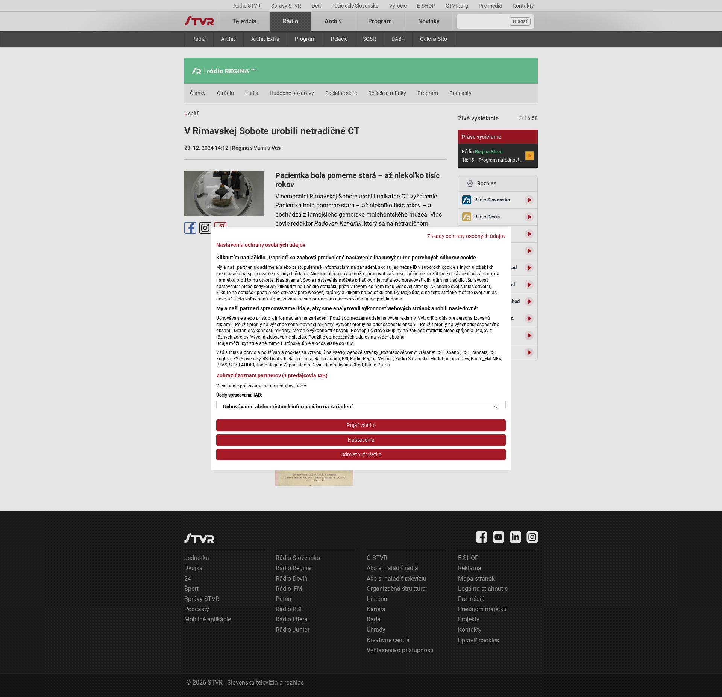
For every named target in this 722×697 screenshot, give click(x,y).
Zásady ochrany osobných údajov (466, 236)
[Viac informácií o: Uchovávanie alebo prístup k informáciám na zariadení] (496, 407)
